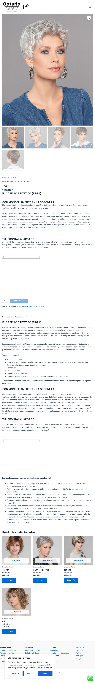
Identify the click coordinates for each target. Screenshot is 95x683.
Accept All (45, 673)
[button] (89, 18)
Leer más (9, 580)
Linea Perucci (7, 181)
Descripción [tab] (7, 317)
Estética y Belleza (32, 653)
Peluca (10, 178)
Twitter (78, 653)
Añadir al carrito (19, 300)
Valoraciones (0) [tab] (21, 317)
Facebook (80, 650)
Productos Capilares (8, 650)
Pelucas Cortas (25, 181)
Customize (15, 673)
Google (78, 659)
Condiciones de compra (59, 653)
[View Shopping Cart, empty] (25, 7)
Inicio (4, 178)
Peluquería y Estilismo (33, 650)
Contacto (54, 650)
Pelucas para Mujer (7, 653)
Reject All (30, 673)
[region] (30, 666)
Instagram (80, 656)
